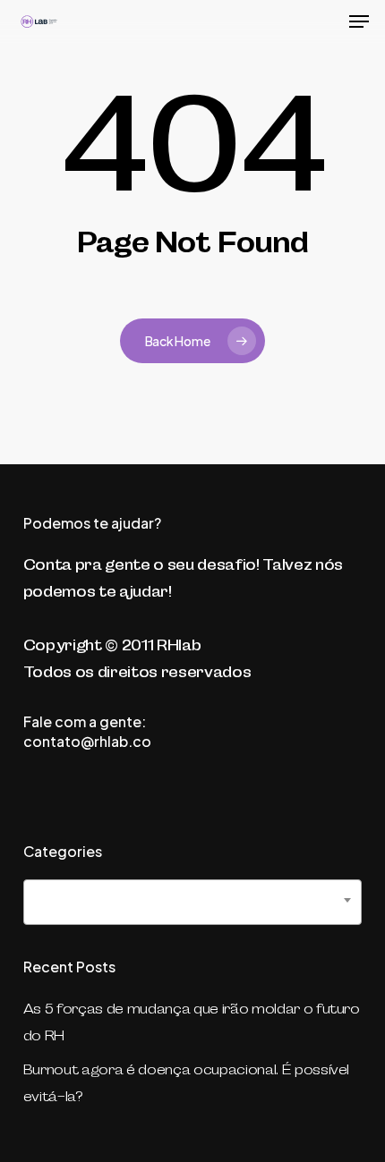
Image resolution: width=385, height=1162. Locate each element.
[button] (359, 21)
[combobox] (192, 902)
